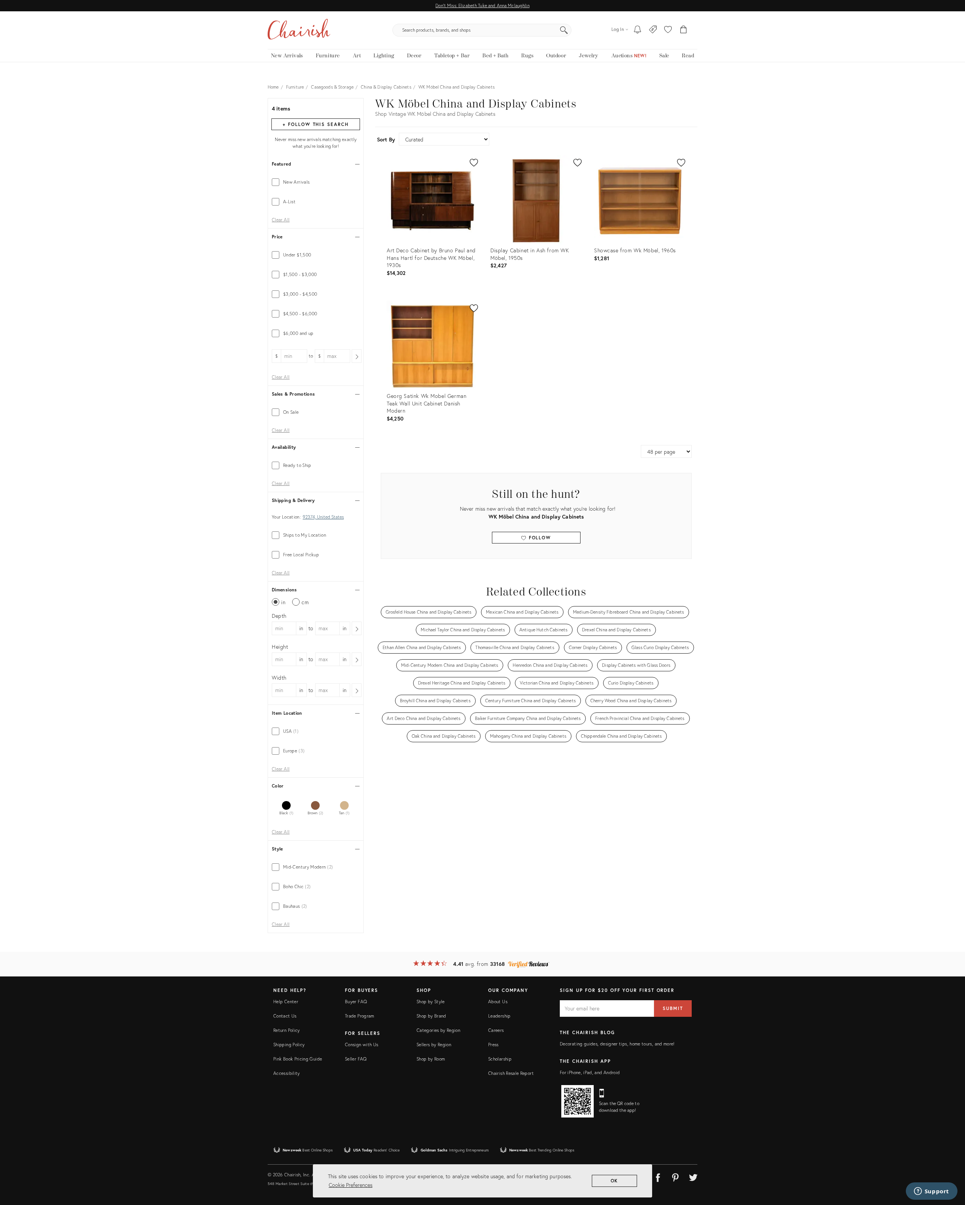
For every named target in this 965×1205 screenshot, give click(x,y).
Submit (673, 1008)
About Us (497, 1001)
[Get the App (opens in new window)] (577, 1101)
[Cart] (683, 30)
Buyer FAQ (356, 1001)
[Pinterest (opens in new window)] (675, 1176)
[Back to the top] (949, 1165)
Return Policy (286, 1030)
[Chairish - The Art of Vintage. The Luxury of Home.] (299, 30)
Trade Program (359, 1016)
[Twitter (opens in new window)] (693, 1176)
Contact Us (285, 1016)
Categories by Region (438, 1030)
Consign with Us (361, 1044)
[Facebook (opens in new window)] (658, 1176)
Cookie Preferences (350, 1184)
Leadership (499, 1016)
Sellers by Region (434, 1044)
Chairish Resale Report (511, 1073)
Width (279, 677)
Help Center (285, 1001)
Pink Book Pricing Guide (297, 1059)
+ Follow (315, 124)
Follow (539, 537)
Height (280, 646)
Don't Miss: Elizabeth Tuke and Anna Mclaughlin (482, 5)
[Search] (563, 30)
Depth (279, 615)
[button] (668, 30)
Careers (496, 1030)
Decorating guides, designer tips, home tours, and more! (617, 1044)
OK (615, 1181)
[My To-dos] (637, 30)
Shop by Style (431, 1001)
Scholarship (500, 1059)
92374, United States (323, 517)
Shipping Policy (289, 1044)
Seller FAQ (356, 1059)
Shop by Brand (431, 1016)
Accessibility (286, 1073)
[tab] (316, 182)
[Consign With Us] (653, 30)
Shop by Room (431, 1059)
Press (493, 1044)
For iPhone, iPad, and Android (590, 1072)
